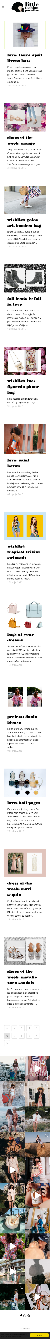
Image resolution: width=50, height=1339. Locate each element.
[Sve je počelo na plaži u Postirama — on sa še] (12, 1119)
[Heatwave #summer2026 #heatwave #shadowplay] (37, 1271)
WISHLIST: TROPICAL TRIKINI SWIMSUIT (23, 552)
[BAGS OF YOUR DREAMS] (25, 614)
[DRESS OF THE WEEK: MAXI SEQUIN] (25, 863)
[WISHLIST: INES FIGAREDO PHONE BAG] (25, 361)
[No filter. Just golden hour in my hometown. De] (12, 1170)
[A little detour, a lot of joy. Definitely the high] (12, 1297)
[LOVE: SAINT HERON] (25, 439)
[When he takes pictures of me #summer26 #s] (37, 1119)
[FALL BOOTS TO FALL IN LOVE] (25, 278)
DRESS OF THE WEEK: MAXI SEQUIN (19, 889)
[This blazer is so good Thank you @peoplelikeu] (37, 1093)
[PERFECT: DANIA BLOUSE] (25, 696)
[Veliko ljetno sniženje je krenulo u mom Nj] (12, 1246)
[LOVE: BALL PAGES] (25, 783)
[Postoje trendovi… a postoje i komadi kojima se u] (37, 1170)
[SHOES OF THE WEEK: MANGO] (25, 117)
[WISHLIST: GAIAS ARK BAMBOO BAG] (25, 200)
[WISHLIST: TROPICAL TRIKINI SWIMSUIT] (25, 526)
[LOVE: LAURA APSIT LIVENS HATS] (25, 35)
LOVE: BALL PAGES (23, 803)
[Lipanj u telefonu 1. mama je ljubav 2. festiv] (37, 1246)
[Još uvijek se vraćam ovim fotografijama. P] (12, 1220)
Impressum (25, 1328)
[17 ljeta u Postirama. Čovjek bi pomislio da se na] (12, 1093)
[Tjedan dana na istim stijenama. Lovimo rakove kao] (12, 1144)
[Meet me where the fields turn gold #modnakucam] (37, 1144)
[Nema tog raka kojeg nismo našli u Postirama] (12, 1068)
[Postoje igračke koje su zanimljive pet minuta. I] (37, 1220)
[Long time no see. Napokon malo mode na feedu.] (12, 1195)
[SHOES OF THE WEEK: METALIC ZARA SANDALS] (25, 951)
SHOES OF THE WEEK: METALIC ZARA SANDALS (22, 977)
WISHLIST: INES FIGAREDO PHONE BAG (23, 386)
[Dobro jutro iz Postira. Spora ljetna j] (37, 1068)
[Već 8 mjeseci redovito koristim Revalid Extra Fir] (37, 1297)
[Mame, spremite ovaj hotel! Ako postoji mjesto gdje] (12, 1271)
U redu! (39, 1335)
